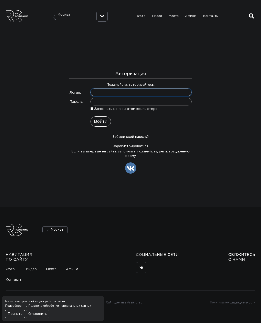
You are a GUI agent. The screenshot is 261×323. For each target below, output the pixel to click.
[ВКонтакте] (130, 168)
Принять (15, 313)
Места (174, 16)
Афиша (191, 16)
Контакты (211, 16)
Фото (141, 16)
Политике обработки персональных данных (60, 306)
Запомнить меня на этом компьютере (125, 109)
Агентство (134, 302)
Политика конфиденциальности (232, 302)
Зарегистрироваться (130, 146)
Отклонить (37, 313)
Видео (157, 16)
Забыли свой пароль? (131, 136)
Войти (244, 229)
